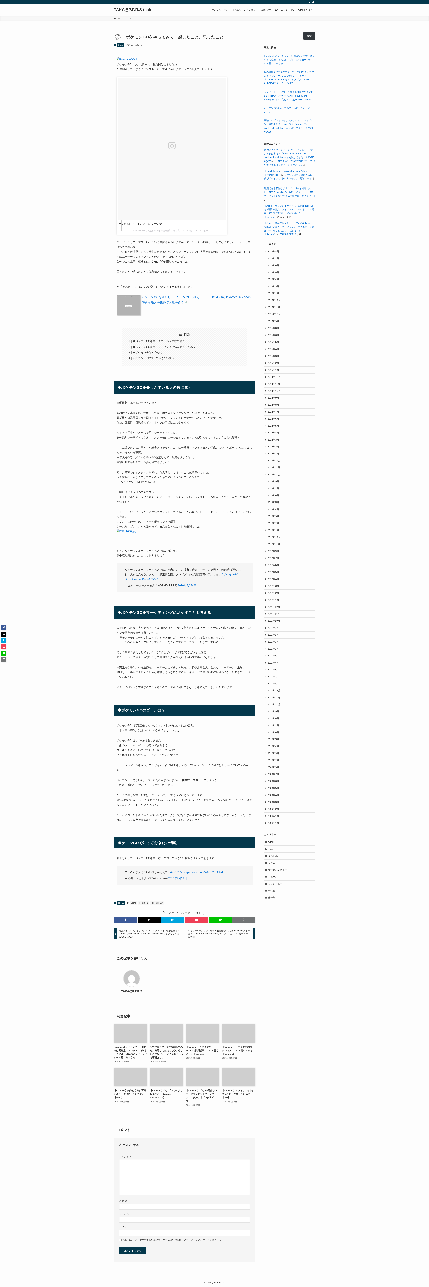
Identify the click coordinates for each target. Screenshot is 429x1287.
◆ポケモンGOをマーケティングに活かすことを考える (165, 347)
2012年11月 (274, 544)
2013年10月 (274, 474)
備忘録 (271, 890)
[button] (125, 920)
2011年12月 (274, 607)
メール (124, 1214)
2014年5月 (273, 425)
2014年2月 (273, 446)
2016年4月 (273, 279)
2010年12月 (274, 690)
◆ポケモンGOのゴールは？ (149, 352)
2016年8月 (273, 251)
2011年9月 (273, 627)
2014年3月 (273, 439)
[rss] (308, 2)
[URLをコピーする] (243, 920)
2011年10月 (274, 620)
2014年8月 (273, 404)
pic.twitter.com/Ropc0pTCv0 (141, 579)
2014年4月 (273, 432)
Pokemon (143, 903)
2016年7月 (273, 258)
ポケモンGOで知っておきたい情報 (153, 358)
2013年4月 (273, 509)
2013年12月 (274, 460)
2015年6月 (273, 335)
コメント (125, 1156)
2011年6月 (273, 648)
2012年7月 (273, 558)
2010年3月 (273, 753)
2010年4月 (273, 746)
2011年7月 (273, 641)
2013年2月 (273, 523)
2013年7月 (273, 488)
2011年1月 (273, 683)
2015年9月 (273, 321)
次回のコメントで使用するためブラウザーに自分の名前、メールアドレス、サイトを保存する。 (173, 1239)
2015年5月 (273, 342)
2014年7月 (273, 411)
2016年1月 (273, 293)
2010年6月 (273, 732)
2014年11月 (274, 384)
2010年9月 (273, 711)
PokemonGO (157, 903)
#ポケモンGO (230, 574)
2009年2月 (273, 809)
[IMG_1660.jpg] (126, 531)
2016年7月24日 (187, 585)
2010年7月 (273, 725)
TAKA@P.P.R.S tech (132, 10)
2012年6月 (273, 565)
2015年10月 (274, 314)
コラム (120, 45)
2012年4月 (273, 579)
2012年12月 (274, 537)
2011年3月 (273, 669)
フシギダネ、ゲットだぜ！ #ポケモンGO (140, 224)
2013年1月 (273, 530)
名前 (123, 1201)
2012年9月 (273, 551)
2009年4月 (273, 795)
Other (271, 841)
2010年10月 (274, 704)
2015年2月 (273, 363)
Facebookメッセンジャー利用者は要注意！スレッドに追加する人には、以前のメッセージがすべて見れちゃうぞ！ (289, 60)
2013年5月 (273, 502)
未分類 (271, 897)
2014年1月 (273, 453)
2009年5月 (273, 788)
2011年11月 (274, 614)
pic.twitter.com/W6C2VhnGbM (205, 872)
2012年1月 (273, 600)
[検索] (313, 2)
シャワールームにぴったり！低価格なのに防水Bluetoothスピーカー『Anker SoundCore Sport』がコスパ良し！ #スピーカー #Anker (288, 96)
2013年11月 (274, 467)
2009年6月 (273, 781)
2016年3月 (273, 286)
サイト (122, 1227)
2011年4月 (273, 662)
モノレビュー (275, 883)
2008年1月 (273, 823)
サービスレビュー (277, 869)
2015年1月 (273, 370)
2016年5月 (273, 272)
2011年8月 (273, 634)
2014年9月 (273, 397)
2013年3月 (273, 516)
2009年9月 (273, 767)
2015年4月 (273, 349)
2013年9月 (273, 481)
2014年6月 (273, 418)
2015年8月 (273, 328)
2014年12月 (274, 376)
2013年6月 (273, 495)
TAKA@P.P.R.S (131, 991)
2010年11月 (274, 697)
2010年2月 (273, 760)
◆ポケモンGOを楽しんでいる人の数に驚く (159, 341)
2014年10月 (274, 391)
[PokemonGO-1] (127, 59)
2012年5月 (273, 572)
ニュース (273, 876)
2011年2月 (273, 676)
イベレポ (273, 856)
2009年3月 (273, 802)
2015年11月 (274, 307)
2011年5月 (273, 655)
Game (133, 903)
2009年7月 (273, 774)
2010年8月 (273, 718)
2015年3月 (273, 356)
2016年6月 (273, 265)
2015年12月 (274, 300)
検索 (309, 36)
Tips (270, 848)
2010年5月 (273, 739)
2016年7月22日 (177, 878)
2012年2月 (273, 593)
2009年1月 (273, 816)
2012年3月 (273, 586)
